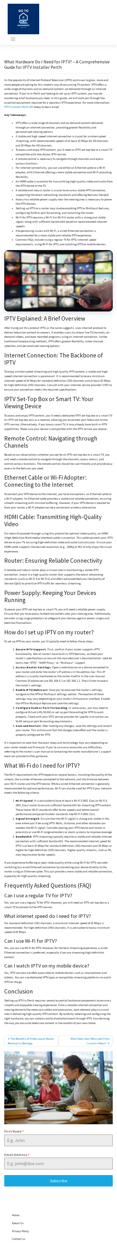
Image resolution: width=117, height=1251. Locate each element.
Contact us (18, 1239)
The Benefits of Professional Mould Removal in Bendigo (31, 1041)
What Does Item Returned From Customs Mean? (90, 1041)
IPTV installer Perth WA (18, 107)
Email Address (16, 1155)
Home (15, 1215)
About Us (18, 1223)
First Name (14, 1131)
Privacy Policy (20, 1231)
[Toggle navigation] (13, 39)
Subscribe (58, 1180)
